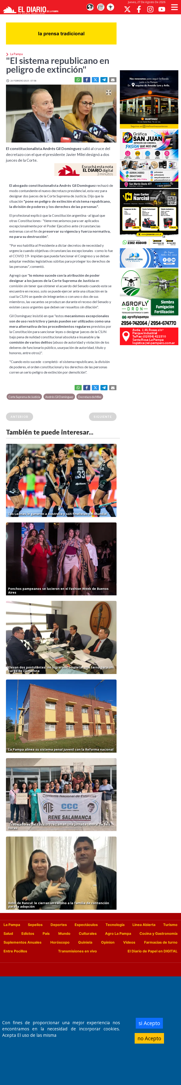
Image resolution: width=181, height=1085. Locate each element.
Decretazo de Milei (89, 397)
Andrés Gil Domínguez (59, 397)
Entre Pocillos (15, 951)
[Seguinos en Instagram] (150, 9)
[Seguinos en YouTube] (161, 9)
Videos (129, 942)
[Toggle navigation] (174, 7)
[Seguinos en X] (127, 9)
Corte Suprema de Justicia (24, 397)
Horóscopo (60, 942)
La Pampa (12, 924)
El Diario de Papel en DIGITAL (152, 951)
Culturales (88, 933)
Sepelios (35, 924)
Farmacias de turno (160, 942)
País (46, 933)
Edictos (27, 933)
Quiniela (85, 942)
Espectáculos (86, 924)
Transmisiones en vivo (77, 951)
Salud (8, 933)
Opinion (108, 942)
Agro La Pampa (118, 933)
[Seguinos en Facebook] (138, 9)
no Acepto (149, 1038)
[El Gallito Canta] (90, 7)
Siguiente (103, 416)
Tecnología (115, 924)
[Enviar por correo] (113, 79)
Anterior (19, 416)
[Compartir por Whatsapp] (78, 79)
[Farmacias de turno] (110, 7)
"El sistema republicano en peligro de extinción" (57, 65)
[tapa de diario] (101, 7)
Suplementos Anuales (22, 942)
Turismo (170, 924)
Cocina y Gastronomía (158, 933)
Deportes (59, 924)
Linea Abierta (143, 924)
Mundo (64, 933)
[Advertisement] (150, 41)
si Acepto (149, 1023)
